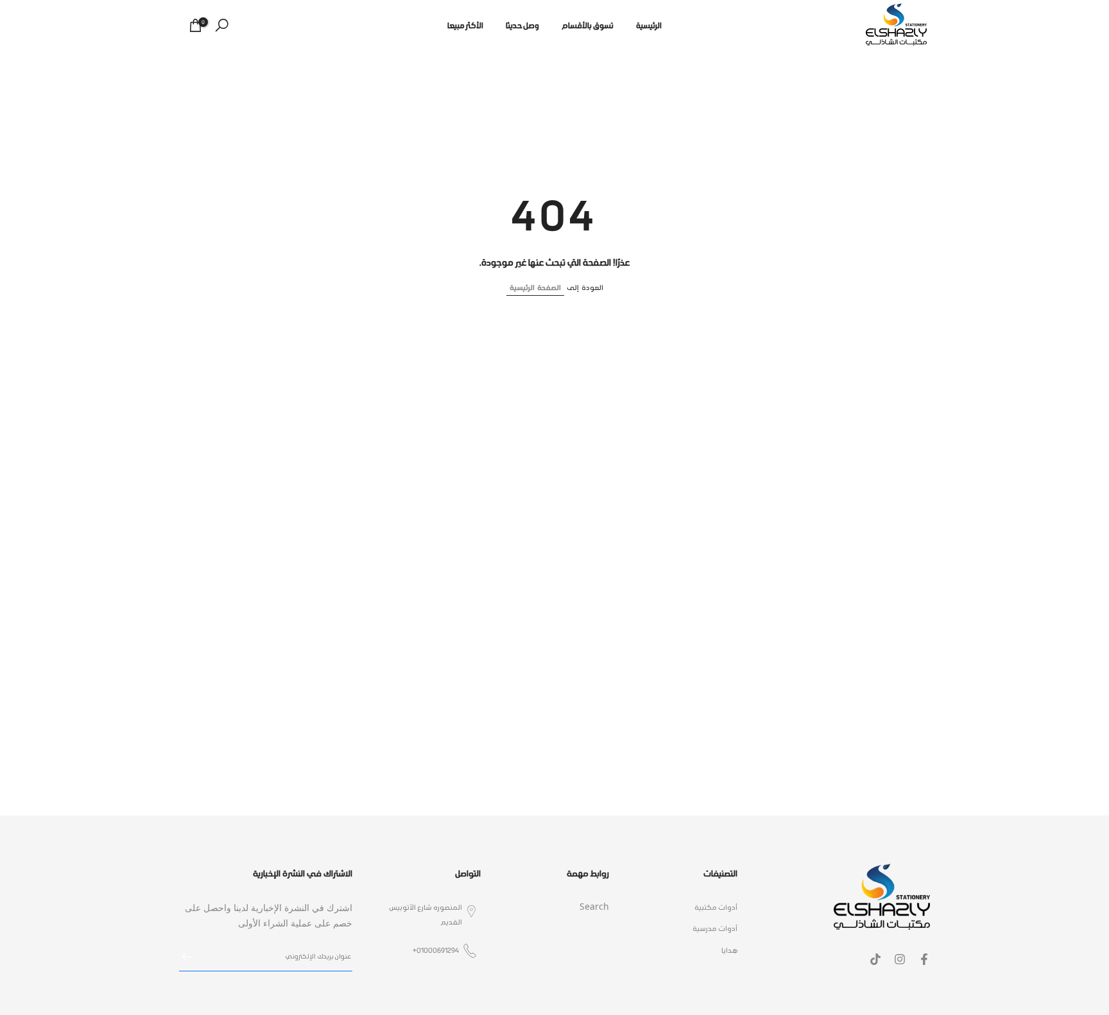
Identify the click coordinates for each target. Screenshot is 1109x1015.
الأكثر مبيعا (465, 25)
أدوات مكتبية (715, 907)
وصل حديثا (522, 25)
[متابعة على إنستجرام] (900, 959)
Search (594, 907)
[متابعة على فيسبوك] (924, 959)
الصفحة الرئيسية (535, 288)
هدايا (729, 950)
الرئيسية (649, 25)
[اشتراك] (193, 956)
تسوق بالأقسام (588, 25)
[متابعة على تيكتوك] (875, 959)
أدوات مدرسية (714, 929)
